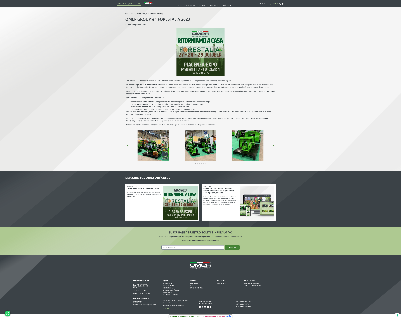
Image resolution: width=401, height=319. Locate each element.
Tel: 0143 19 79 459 (139, 290)
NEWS (191, 286)
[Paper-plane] (283, 4)
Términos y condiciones (244, 307)
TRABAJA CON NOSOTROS (196, 288)
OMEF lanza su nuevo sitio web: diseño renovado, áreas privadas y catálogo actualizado (218, 190)
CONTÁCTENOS (226, 5)
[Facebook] (200, 307)
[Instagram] (203, 307)
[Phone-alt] (280, 4)
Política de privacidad (243, 302)
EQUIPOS (186, 5)
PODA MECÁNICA (167, 292)
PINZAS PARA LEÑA (168, 288)
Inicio (127, 14)
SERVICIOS (202, 5)
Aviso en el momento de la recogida (184, 316)
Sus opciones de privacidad (214, 316)
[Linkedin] (208, 307)
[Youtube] (205, 307)
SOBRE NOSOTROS (194, 283)
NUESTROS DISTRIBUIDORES (251, 283)
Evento (138, 25)
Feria (144, 25)
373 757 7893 (137, 302)
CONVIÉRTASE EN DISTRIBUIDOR (252, 286)
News (133, 14)
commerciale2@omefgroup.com (144, 304)
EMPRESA (192, 5)
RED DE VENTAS (213, 5)
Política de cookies (242, 304)
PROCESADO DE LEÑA (168, 286)
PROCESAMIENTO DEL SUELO (170, 294)
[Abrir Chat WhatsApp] (7, 313)
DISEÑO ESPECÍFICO (222, 283)
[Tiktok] (210, 307)
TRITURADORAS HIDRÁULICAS (171, 290)
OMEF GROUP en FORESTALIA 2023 (143, 188)
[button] (127, 145)
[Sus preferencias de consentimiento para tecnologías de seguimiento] (397, 315)
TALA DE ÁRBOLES (167, 283)
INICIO (180, 5)
